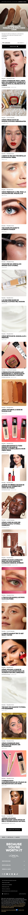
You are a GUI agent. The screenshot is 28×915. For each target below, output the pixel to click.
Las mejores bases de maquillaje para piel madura (13, 300)
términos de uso (5, 906)
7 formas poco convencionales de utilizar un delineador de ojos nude (14, 782)
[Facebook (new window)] (2, 874)
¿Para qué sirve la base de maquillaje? (12, 410)
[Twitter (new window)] (9, 874)
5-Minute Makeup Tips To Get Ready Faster (13, 634)
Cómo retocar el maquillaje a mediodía (14, 336)
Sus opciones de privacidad (8, 910)
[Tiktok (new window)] (17, 874)
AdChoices (22, 903)
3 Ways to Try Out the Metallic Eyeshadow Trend (14, 156)
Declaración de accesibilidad (7, 884)
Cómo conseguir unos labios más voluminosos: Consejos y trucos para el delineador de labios (14, 83)
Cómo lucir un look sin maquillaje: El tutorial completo (11, 523)
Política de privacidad (5, 882)
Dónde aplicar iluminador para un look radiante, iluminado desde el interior (12, 561)
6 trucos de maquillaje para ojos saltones (13, 598)
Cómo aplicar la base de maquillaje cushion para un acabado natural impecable (13, 671)
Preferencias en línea (5, 886)
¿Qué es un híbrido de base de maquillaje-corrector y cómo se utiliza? (13, 486)
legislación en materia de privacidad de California (12, 907)
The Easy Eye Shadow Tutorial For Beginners (14, 707)
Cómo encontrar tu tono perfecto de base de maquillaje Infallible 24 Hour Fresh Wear (13, 448)
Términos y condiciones (6, 888)
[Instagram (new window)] (4, 874)
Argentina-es (6, 893)
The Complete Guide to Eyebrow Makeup (10, 228)
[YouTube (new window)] (7, 874)
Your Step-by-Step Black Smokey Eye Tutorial (11, 264)
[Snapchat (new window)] (14, 874)
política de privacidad (19, 905)
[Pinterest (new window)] (12, 874)
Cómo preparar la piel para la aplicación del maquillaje (14, 192)
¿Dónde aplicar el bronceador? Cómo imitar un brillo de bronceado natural (13, 819)
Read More (4, 38)
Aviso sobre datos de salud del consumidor (9, 880)
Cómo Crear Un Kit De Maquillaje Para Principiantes (14, 120)
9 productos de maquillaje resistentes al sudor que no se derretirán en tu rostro (13, 373)
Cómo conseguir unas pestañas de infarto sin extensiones (11, 744)
